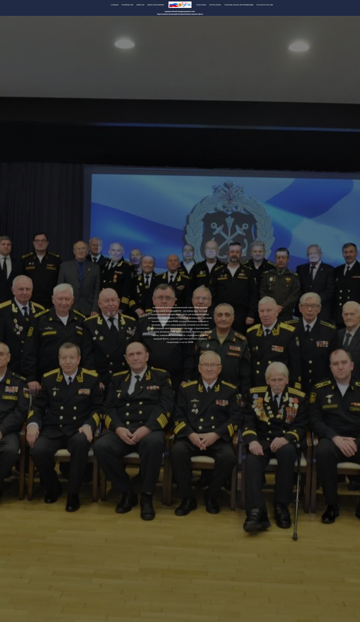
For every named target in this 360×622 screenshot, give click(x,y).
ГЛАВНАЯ (114, 5)
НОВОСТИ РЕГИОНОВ (155, 5)
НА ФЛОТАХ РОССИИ (265, 5)
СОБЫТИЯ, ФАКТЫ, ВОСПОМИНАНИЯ (238, 5)
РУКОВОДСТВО (127, 5)
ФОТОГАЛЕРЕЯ (215, 5)
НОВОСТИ (140, 5)
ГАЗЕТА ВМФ (201, 5)
